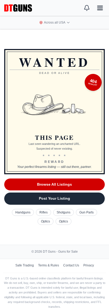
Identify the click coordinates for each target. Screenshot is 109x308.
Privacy (88, 265)
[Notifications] (87, 8)
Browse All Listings (54, 184)
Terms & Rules (48, 265)
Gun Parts (86, 212)
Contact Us (71, 265)
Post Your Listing (54, 198)
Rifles (43, 212)
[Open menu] (100, 8)
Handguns (22, 212)
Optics (45, 221)
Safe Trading (24, 265)
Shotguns (63, 212)
